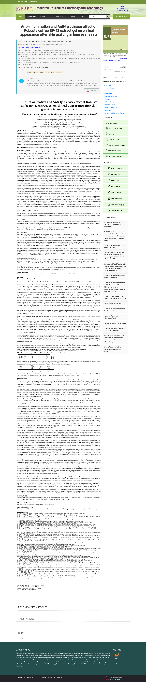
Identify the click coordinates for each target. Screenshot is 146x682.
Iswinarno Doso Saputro (57, 41)
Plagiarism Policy (109, 102)
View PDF (92, 90)
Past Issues (31, 17)
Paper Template (113, 134)
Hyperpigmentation (38, 72)
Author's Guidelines (115, 128)
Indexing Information (115, 156)
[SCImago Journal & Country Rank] (114, 77)
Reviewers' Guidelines (110, 107)
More (73, 17)
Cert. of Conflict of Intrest (117, 145)
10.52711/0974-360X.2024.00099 (31, 47)
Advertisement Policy (110, 96)
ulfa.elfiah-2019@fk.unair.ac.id (32, 44)
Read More (20, 666)
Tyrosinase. (59, 72)
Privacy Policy (108, 93)
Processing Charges (114, 150)
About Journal (22, 1)
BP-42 (52, 72)
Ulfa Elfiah (27, 41)
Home (20, 17)
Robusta (47, 72)
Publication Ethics (109, 104)
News (83, 17)
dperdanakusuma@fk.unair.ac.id (52, 44)
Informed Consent (109, 88)
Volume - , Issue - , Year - (37, 67)
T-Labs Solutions (115, 679)
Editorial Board (46, 17)
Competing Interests (110, 91)
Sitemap (59, 678)
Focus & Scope (108, 85)
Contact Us (33, 1)
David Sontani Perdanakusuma (40, 41)
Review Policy (108, 110)
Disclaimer (107, 99)
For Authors (61, 17)
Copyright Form (113, 139)
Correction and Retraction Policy (114, 113)
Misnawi (68, 41)
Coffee (29, 72)
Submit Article (121, 16)
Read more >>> (124, 58)
